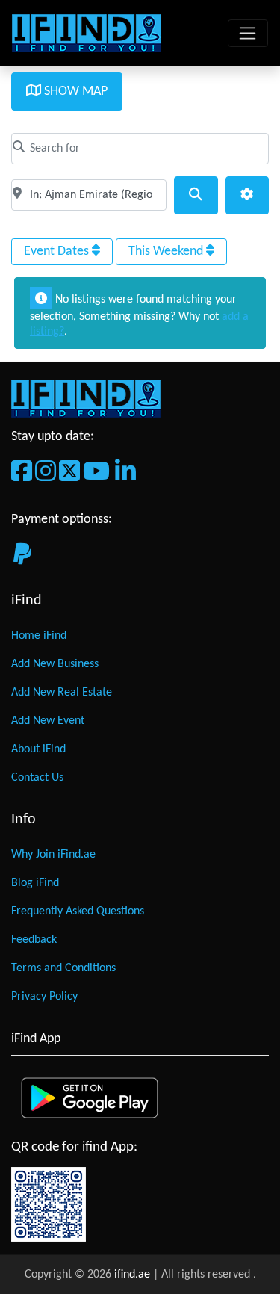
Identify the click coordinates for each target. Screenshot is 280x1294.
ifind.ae (133, 1275)
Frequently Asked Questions (77, 911)
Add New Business (55, 664)
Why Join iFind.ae (53, 855)
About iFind (38, 749)
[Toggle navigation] (248, 33)
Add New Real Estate (61, 693)
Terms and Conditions (63, 968)
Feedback (34, 940)
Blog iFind (35, 883)
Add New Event (47, 721)
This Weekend (167, 251)
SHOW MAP (74, 91)
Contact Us (37, 778)
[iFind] (86, 32)
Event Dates (58, 251)
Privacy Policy (44, 997)
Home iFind (38, 636)
